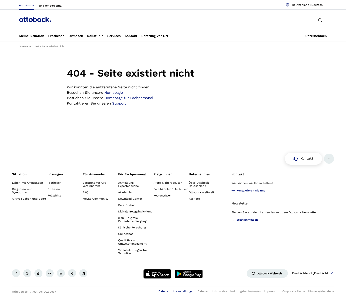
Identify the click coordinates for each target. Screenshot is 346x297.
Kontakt (237, 174)
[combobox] (304, 5)
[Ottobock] (35, 20)
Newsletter (240, 203)
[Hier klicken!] (16, 273)
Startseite (25, 46)
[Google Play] (189, 274)
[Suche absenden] (320, 20)
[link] (31, 36)
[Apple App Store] (157, 274)
